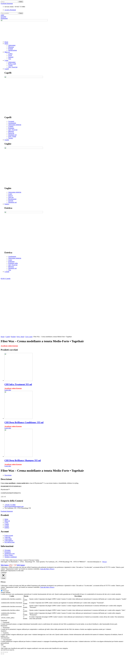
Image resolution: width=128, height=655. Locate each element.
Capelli (8, 336)
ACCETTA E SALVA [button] (7, 650)
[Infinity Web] (13, 565)
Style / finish (20, 336)
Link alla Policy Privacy (47, 569)
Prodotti (13, 336)
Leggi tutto (7, 390)
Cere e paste (28, 336)
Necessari (6, 591)
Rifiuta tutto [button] (4, 570)
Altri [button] (2, 645)
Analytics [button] (3, 631)
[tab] (65, 475)
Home (2, 336)
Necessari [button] (3, 589)
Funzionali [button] (4, 620)
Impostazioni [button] (12, 570)
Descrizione (8, 475)
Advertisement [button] (5, 638)
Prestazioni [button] (4, 626)
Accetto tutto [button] (20, 570)
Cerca (20, 13)
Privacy (104, 562)
